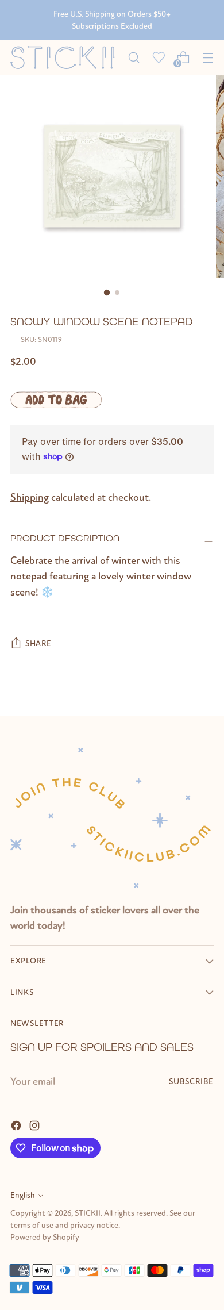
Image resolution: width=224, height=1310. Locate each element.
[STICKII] (65, 58)
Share (38, 643)
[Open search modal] (133, 58)
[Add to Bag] (56, 399)
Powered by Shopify (44, 1237)
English (22, 1195)
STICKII (88, 1213)
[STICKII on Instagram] (36, 1124)
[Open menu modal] (207, 58)
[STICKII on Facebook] (17, 1124)
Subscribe (191, 1081)
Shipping (29, 497)
